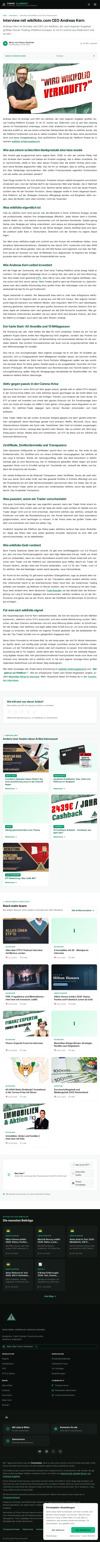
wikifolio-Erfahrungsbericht (26, 141)
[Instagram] (60, 1451)
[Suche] (89, 4)
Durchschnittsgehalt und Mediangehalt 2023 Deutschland (71, 1091)
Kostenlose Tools (60, 1364)
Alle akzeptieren (83, 1530)
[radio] (9, 712)
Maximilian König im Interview (24, 676)
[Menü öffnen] (95, 4)
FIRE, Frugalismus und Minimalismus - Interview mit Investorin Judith (25, 998)
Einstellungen (51, 1536)
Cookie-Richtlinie (88, 1536)
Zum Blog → (50, 1296)
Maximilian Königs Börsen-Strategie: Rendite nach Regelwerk (73, 1044)
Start (5, 15)
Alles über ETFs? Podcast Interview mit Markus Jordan (24, 951)
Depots (5, 1359)
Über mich (7, 1400)
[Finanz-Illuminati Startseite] (50, 1417)
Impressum (40, 1529)
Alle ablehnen (58, 1530)
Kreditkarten (8, 1364)
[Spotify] (46, 1451)
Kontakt (5, 1405)
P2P (4, 1368)
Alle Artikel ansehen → (83, 910)
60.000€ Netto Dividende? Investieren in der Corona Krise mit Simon (26, 1091)
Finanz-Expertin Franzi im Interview (24, 1043)
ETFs (38, 278)
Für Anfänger (58, 1368)
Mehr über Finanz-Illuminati (20, 1346)
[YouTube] (40, 1451)
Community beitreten (65, 1395)
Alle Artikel (7, 1385)
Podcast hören (62, 1385)
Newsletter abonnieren (65, 1390)
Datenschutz (28, 1529)
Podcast (6, 1390)
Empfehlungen (58, 1373)
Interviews (13, 15)
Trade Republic (54, 590)
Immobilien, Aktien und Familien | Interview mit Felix (23, 1137)
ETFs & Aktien (8, 1373)
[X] (53, 1451)
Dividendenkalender (61, 1359)
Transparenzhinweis (11, 1497)
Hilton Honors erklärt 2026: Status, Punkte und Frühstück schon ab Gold (73, 998)
